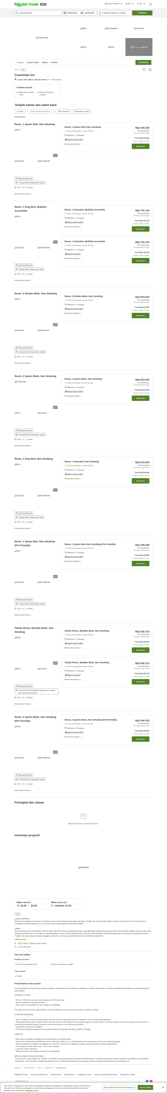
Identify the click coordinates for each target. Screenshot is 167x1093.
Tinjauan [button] (20, 62)
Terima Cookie (145, 1087)
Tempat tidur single (81, 111)
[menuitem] (114, 3)
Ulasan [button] (45, 62)
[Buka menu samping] (150, 4)
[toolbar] (79, 12)
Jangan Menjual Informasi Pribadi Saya (119, 1087)
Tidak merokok (63, 111)
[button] (26, 4)
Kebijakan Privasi (31, 1090)
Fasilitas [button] (54, 62)
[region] (83, 1087)
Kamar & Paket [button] (33, 62)
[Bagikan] (150, 69)
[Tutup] (163, 1087)
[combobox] (38, 12)
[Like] (144, 69)
